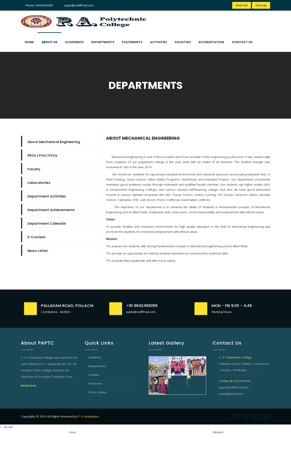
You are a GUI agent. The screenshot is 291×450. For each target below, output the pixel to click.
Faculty (33, 169)
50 (190, 437)
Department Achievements (51, 209)
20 (164, 437)
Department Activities (46, 196)
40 (181, 437)
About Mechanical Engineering (53, 141)
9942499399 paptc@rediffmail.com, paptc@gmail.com (235, 387)
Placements (132, 42)
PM (67, 437)
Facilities (183, 42)
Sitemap (261, 5)
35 (177, 437)
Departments (102, 42)
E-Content (36, 237)
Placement (95, 383)
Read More (28, 386)
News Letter (37, 250)
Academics (74, 42)
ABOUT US (49, 42)
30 (172, 437)
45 (185, 437)
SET (2, 447)
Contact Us (242, 42)
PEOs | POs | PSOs (42, 155)
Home (29, 42)
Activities (158, 42)
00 (147, 437)
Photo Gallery (97, 392)
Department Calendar (46, 223)
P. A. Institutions (88, 416)
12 (33, 442)
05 (151, 437)
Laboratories (38, 182)
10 (24, 442)
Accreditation (211, 42)
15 (160, 437)
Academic (94, 357)
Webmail (242, 5)
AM (2, 437)
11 (29, 442)
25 (168, 437)
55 (194, 437)
